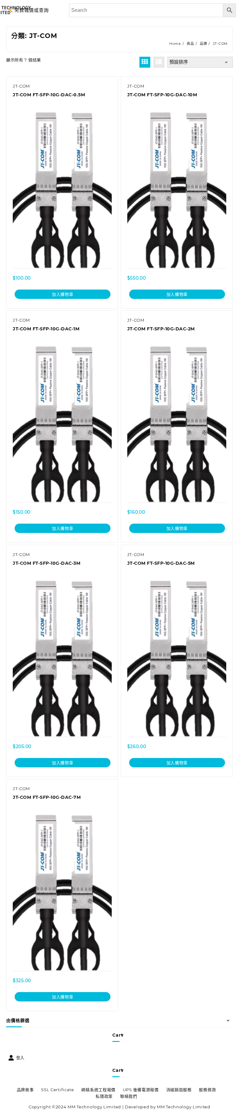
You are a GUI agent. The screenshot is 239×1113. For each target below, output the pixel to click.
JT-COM (21, 86)
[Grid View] (144, 62)
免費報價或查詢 (31, 10)
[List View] (158, 62)
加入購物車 (62, 294)
